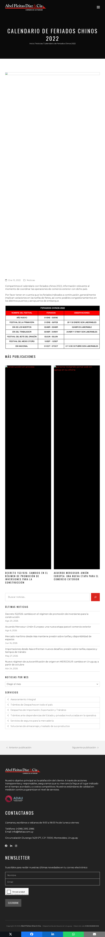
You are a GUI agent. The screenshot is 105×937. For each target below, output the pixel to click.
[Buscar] (95, 597)
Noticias (39, 44)
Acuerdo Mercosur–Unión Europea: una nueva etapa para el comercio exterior (76, 576)
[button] (98, 7)
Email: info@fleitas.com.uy (19, 831)
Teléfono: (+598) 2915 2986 (19, 828)
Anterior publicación (19, 747)
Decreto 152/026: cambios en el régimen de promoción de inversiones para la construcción (26, 577)
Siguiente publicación (84, 747)
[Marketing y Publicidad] (92, 926)
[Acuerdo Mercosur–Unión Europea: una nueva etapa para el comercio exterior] (77, 467)
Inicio (32, 44)
